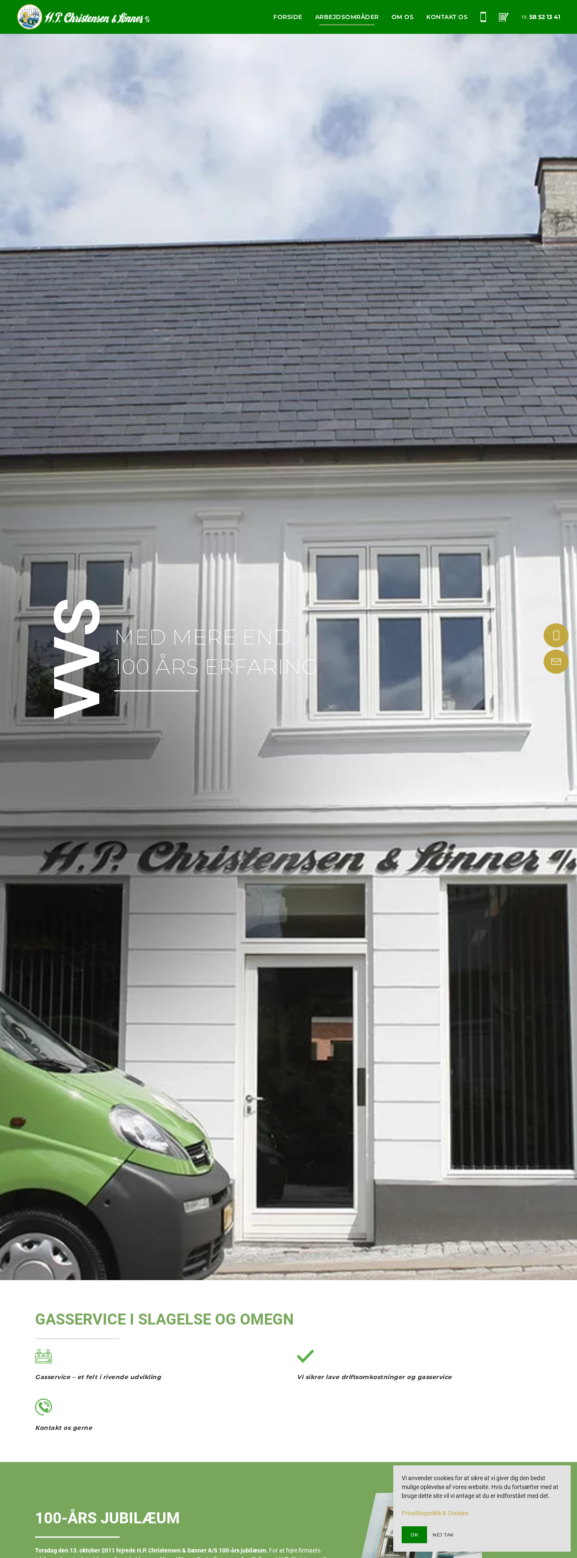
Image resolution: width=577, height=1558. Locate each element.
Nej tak (443, 1535)
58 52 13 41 (544, 17)
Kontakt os (447, 17)
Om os (403, 17)
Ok (414, 1535)
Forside (287, 17)
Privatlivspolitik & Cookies (435, 1513)
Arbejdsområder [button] (347, 17)
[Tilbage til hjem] (83, 17)
